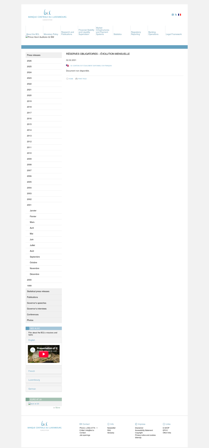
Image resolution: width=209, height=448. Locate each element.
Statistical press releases (38, 291)
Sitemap (138, 437)
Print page (82, 78)
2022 (29, 83)
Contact (83, 432)
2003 (29, 193)
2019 (29, 101)
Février (33, 216)
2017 (29, 112)
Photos (30, 320)
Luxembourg (34, 379)
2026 (29, 60)
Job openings (85, 435)
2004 (29, 187)
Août (32, 250)
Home (71, 79)
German (32, 388)
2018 (29, 106)
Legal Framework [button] (174, 34)
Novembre (34, 268)
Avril (32, 227)
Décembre (34, 274)
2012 (29, 141)
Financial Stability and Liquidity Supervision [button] (86, 32)
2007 (29, 170)
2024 (29, 72)
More (57, 407)
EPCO (165, 430)
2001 (29, 204)
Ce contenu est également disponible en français (91, 66)
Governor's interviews (36, 308)
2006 (29, 176)
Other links (167, 432)
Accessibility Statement (144, 430)
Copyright (139, 432)
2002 (29, 199)
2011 (29, 147)
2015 (29, 124)
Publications (32, 297)
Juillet (32, 245)
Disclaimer (139, 428)
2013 (29, 135)
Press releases (33, 55)
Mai (31, 233)
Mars (32, 222)
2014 (29, 129)
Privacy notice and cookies (145, 435)
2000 (29, 279)
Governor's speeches (36, 302)
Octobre (33, 262)
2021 (29, 89)
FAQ (109, 430)
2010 (29, 153)
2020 (29, 95)
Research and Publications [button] (67, 33)
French (31, 371)
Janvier (33, 210)
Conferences (33, 314)
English (31, 340)
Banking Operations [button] (153, 33)
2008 (29, 164)
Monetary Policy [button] (51, 34)
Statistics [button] (118, 34)
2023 (29, 77)
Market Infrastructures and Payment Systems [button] (102, 31)
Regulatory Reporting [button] (136, 33)
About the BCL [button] (32, 34)
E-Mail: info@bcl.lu (87, 430)
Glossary (110, 432)
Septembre (35, 256)
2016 (29, 118)
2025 (29, 66)
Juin (32, 239)
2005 (29, 181)
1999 (29, 285)
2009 (29, 158)
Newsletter (111, 428)
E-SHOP (166, 428)
